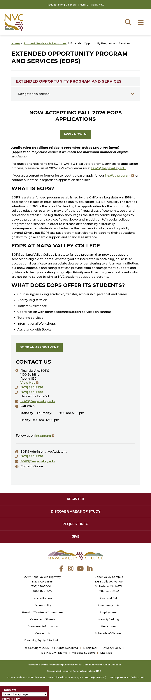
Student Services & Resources (45, 43)
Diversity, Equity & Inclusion (42, 640)
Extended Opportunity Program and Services (68, 81)
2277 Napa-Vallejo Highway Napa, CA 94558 (42, 579)
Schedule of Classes (108, 633)
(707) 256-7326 (31, 387)
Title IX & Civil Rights (53, 652)
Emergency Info (108, 605)
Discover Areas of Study (75, 511)
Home (15, 43)
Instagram (43, 435)
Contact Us (42, 633)
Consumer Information (43, 626)
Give (75, 536)
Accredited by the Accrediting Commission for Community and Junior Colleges (74, 664)
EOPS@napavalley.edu (108, 168)
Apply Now (97, 4)
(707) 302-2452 (109, 591)
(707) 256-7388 (31, 392)
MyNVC (84, 4)
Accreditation (43, 598)
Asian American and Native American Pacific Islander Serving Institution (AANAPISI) (56, 677)
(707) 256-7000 (40, 586)
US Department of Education (127, 677)
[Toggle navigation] (132, 94)
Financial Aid (108, 598)
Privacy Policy (112, 648)
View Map (28, 382)
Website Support (83, 652)
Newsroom (108, 626)
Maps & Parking (108, 619)
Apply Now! (73, 134)
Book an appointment (39, 347)
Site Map (106, 652)
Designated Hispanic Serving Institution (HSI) (74, 671)
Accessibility (42, 605)
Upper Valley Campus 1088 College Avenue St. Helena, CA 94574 (108, 581)
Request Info (55, 4)
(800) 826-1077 (42, 591)
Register (75, 499)
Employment (108, 612)
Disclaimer (90, 648)
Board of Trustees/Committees (42, 612)
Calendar (71, 4)
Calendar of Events (42, 619)
